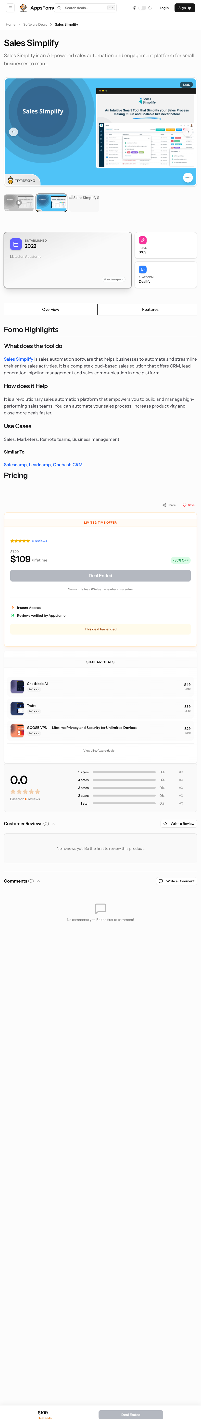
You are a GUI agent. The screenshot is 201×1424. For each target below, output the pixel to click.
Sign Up (184, 8)
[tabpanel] (100, 403)
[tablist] (100, 309)
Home (10, 24)
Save (191, 505)
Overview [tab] (50, 309)
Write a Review (182, 823)
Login (164, 8)
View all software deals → (100, 750)
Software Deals (35, 24)
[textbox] (100, 403)
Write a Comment (180, 881)
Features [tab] (150, 309)
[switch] (142, 8)
